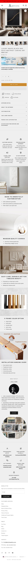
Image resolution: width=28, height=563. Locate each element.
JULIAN (14, 412)
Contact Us (3, 531)
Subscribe (6, 496)
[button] (14, 88)
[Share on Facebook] (6, 80)
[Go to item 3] (12, 43)
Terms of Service (5, 512)
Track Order (4, 517)
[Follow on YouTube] (12, 552)
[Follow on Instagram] (5, 552)
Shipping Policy (4, 506)
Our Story (3, 524)
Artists (2, 528)
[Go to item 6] (25, 43)
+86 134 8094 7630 (11, 544)
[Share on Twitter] (7, 80)
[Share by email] (11, 80)
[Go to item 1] (3, 43)
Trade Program (4, 535)
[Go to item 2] (8, 43)
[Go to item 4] (16, 43)
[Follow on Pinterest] (9, 552)
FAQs (2, 504)
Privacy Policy (4, 510)
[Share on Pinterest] (9, 80)
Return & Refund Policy (6, 508)
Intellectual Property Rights (7, 515)
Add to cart (14, 84)
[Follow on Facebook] (2, 552)
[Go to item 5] (21, 43)
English (22, 556)
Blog (2, 526)
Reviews (3, 533)
